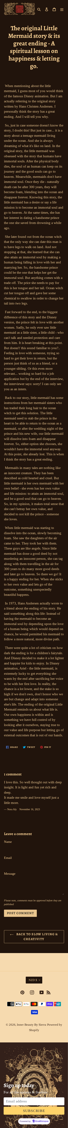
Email (8, 858)
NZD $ (33, 980)
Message (9, 873)
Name (8, 842)
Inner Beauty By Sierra (31, 1024)
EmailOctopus (41, 1121)
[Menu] (62, 8)
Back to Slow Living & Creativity (36, 936)
